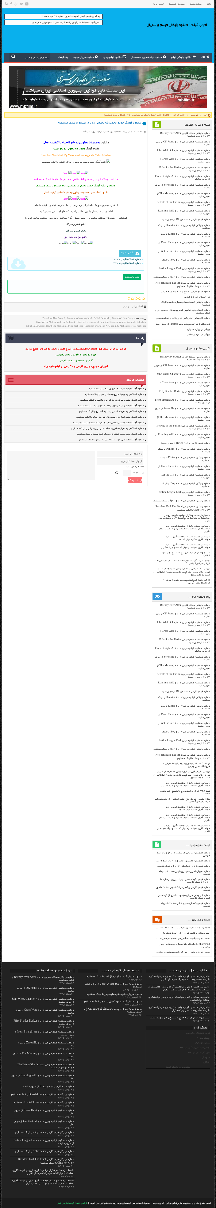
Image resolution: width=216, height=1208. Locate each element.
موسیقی (194, 115)
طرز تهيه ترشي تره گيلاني (197, 297)
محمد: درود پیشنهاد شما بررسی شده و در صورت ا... (183, 938)
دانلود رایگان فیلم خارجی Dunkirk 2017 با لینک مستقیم (42, 1094)
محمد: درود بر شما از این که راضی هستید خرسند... (183, 952)
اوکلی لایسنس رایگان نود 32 (195, 1047)
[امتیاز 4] (140, 298)
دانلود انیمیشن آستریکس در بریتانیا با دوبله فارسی (183, 318)
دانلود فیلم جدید (112, 57)
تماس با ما (158, 4)
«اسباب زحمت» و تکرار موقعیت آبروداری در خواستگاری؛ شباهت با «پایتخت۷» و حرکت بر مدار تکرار (184, 529)
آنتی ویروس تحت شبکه (178, 1067)
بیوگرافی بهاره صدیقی (198, 329)
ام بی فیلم (57, 205)
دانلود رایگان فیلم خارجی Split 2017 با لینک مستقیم (182, 277)
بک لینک (63, 57)
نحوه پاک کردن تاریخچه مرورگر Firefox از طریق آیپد (183, 324)
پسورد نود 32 (202, 1043)
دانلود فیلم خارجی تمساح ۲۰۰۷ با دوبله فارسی (185, 291)
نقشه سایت (196, 4)
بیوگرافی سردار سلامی (198, 334)
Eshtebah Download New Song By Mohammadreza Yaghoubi (115, 325)
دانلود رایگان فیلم (181, 57)
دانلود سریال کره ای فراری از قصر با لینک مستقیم (114, 976)
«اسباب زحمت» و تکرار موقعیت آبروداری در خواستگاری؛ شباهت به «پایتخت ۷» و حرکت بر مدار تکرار (183, 518)
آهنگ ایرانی (179, 115)
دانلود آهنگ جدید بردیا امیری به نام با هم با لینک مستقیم (114, 394)
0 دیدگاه (87, 131)
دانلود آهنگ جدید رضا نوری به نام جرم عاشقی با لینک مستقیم (112, 400)
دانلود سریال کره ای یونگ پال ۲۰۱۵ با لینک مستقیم (113, 1001)
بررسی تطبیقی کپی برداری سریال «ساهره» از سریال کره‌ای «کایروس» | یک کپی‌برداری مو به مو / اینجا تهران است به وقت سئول (182, 571)
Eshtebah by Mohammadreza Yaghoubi (55, 322)
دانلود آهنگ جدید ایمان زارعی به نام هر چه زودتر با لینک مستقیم (110, 417)
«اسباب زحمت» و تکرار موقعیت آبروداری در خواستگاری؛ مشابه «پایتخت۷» (187, 538)
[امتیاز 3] (136, 298)
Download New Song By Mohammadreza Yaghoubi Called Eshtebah (75, 318)
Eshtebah (81, 322)
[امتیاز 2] (132, 298)
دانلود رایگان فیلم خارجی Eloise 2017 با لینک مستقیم (44, 1102)
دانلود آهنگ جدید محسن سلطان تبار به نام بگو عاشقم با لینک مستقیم (108, 422)
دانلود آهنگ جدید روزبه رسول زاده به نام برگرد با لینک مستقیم (111, 405)
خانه (209, 4)
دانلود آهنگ (92, 149)
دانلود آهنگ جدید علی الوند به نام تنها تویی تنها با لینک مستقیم (111, 440)
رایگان (206, 1062)
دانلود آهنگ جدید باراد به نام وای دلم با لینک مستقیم (116, 388)
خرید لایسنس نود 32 (199, 1052)
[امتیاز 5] (143, 298)
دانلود (105, 142)
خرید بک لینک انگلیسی (198, 1033)
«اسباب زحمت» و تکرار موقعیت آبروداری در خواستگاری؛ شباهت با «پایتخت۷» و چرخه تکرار (185, 546)
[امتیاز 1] (129, 298)
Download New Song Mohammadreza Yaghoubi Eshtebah (117, 322)
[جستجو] (13, 56)
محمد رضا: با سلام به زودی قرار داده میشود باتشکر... (182, 927)
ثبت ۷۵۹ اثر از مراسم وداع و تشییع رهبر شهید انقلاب (179, 1018)
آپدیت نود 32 (203, 1038)
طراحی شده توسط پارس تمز (72, 1203)
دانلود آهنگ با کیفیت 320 (127, 263)
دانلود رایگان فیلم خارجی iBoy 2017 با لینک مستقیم (44, 1132)
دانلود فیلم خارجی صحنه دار (146, 57)
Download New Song (122, 318)
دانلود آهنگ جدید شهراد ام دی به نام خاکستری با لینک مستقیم (111, 411)
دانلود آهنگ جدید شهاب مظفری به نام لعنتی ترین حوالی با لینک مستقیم (108, 428)
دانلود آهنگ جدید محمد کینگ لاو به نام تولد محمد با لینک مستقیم (110, 434)
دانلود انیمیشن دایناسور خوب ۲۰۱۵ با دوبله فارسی (183, 861)
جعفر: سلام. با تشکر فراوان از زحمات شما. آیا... (185, 933)
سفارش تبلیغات (177, 4)
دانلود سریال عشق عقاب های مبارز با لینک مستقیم (114, 994)
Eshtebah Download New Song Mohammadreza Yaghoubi (54, 325)
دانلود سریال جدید (83, 57)
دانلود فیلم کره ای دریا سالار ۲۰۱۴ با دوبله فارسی (183, 866)
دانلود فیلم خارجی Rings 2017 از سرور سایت (185, 219)
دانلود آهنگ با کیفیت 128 (127, 259)
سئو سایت (205, 1057)
